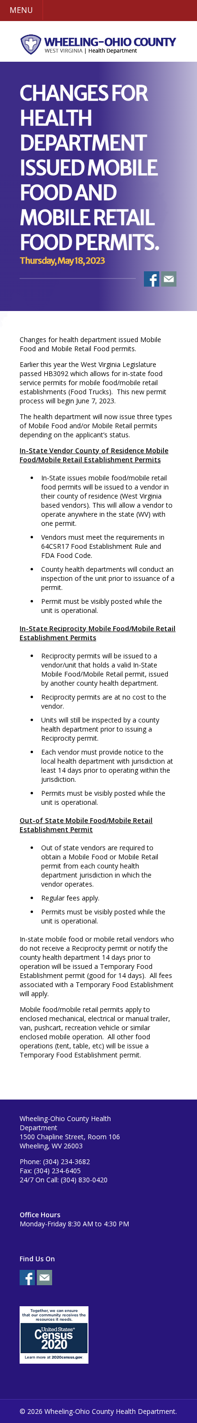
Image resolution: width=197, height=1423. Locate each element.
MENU (21, 10)
